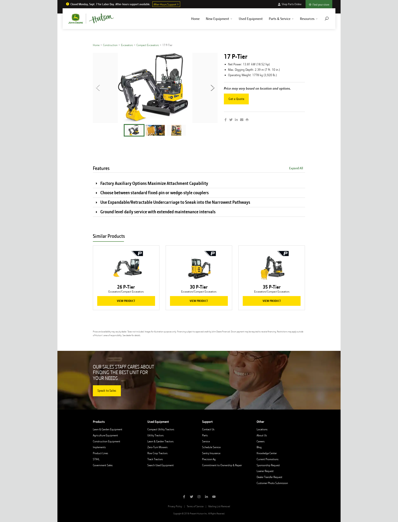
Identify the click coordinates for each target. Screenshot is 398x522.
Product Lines (100, 453)
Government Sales (103, 465)
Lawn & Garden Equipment (107, 429)
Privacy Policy (175, 506)
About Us (262, 435)
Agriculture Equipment (105, 435)
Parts (205, 435)
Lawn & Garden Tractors (160, 441)
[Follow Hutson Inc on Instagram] (199, 497)
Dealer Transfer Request (269, 477)
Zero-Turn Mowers (157, 447)
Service (206, 441)
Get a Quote (236, 99)
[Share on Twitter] (231, 120)
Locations (262, 429)
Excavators (127, 45)
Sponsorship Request (268, 465)
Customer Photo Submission (272, 483)
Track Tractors (155, 459)
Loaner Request (265, 471)
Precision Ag (209, 459)
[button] (134, 130)
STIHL (96, 459)
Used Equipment (251, 19)
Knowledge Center (267, 453)
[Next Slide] (213, 88)
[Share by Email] (241, 120)
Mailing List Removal (219, 506)
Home (195, 19)
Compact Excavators (147, 45)
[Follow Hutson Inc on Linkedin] (206, 497)
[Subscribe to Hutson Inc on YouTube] (214, 497)
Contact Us (208, 429)
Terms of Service (195, 506)
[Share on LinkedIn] (236, 120)
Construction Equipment (106, 441)
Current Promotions (267, 459)
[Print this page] (247, 120)
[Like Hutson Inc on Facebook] (184, 497)
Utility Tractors (155, 435)
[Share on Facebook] (225, 120)
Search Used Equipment (160, 465)
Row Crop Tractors (157, 453)
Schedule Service (211, 447)
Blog (259, 447)
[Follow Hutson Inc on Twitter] (191, 497)
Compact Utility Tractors (160, 429)
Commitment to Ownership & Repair (222, 465)
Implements (99, 447)
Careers (261, 441)
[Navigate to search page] (326, 18)
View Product (126, 300)
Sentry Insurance (211, 453)
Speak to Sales (106, 391)
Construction (110, 45)
